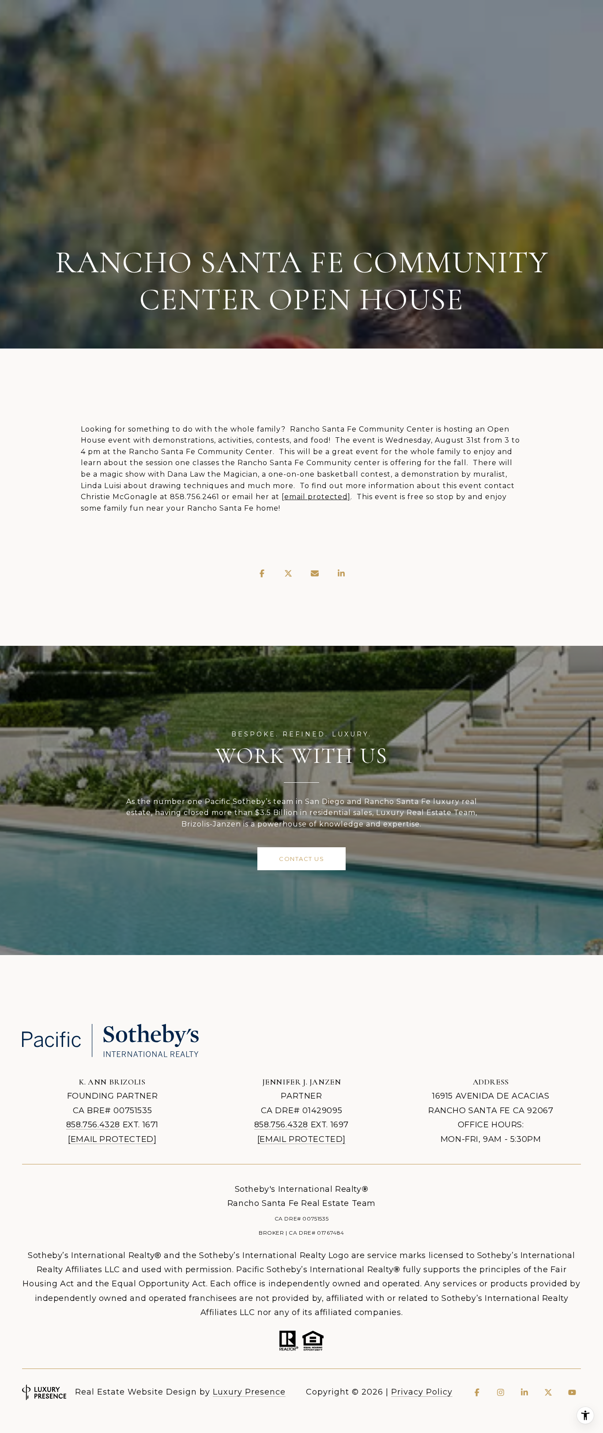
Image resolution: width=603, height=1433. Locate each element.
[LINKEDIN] (524, 1392)
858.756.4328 (93, 1125)
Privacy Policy (421, 1392)
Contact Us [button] (301, 858)
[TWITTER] (548, 1392)
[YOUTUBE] (572, 1392)
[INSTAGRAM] (500, 1392)
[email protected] (316, 497)
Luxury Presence (249, 1392)
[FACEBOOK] (477, 1392)
